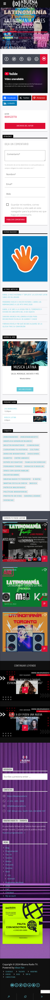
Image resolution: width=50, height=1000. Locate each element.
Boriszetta (25, 38)
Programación (11, 851)
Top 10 (8, 854)
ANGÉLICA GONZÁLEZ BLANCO (18, 441)
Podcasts (9, 864)
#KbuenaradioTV (29, 437)
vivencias (9, 500)
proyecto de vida (13, 496)
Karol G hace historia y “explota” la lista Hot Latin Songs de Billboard (25, 296)
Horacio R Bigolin (34, 466)
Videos (8, 861)
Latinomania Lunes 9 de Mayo (25, 631)
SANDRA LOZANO (32, 496)
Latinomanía (25, 17)
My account (10, 896)
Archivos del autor (25, 125)
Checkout (9, 892)
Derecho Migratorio (14, 454)
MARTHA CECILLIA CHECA (15, 483)
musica (33, 483)
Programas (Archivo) (14, 882)
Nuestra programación (13, 832)
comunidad (33, 445)
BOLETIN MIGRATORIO (14, 445)
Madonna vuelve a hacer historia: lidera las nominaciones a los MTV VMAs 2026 (22, 303)
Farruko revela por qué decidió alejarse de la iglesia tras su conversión (22, 325)
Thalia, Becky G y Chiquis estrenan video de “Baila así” (25, 681)
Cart (7, 889)
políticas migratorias (15, 492)
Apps (7, 871)
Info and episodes (25, 389)
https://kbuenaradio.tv (17, 796)
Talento (8, 858)
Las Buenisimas (10, 408)
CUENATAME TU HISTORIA (15, 449)
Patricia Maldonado (14, 487)
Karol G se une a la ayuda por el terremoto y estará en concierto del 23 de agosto (22, 310)
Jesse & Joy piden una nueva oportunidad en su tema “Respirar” (25, 717)
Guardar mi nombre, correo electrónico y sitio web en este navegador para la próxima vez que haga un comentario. (28, 204)
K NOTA (36, 479)
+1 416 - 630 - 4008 (15, 801)
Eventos (8, 868)
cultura (34, 449)
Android (11, 878)
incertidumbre (11, 475)
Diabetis (8, 458)
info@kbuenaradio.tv (16, 806)
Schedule (9, 971)
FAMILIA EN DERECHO (35, 462)
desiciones (33, 454)
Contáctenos (10, 977)
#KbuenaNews (11, 437)
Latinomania (25, 540)
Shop (7, 886)
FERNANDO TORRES (13, 466)
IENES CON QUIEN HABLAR (16, 471)
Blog (7, 847)
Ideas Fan (19, 967)
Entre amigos (22, 458)
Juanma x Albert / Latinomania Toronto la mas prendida (25, 585)
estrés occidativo (13, 462)
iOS (9, 875)
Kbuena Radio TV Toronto (17, 479)
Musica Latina (10, 417)
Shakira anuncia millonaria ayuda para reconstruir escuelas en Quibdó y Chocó (20, 317)
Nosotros (33, 971)
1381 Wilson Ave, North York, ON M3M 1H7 (26, 811)
